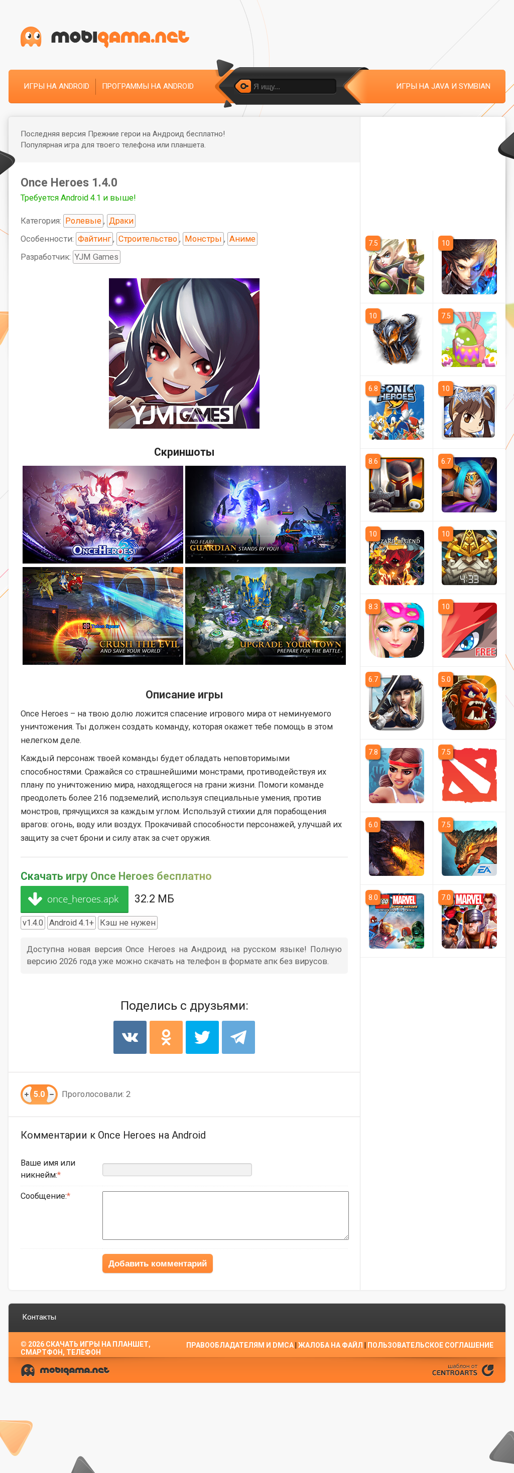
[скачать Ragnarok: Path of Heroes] (469, 412)
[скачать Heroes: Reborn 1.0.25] (469, 484)
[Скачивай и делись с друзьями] (105, 37)
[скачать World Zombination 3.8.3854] (396, 775)
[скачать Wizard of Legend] (396, 557)
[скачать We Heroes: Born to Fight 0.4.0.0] (469, 702)
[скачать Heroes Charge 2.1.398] (396, 702)
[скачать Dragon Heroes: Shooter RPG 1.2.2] (469, 266)
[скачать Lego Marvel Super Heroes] (396, 921)
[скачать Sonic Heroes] (396, 412)
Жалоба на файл (330, 1345)
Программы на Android (148, 86)
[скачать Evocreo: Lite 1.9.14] (469, 630)
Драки (121, 221)
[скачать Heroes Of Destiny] (396, 484)
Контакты (39, 1317)
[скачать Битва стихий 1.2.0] (396, 848)
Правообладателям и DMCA (240, 1345)
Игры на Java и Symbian (443, 86)
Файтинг (94, 239)
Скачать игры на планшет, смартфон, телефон (86, 1348)
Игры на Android (56, 86)
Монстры (203, 239)
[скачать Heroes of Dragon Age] (469, 848)
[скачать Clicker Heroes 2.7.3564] (469, 339)
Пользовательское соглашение (430, 1345)
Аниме (242, 239)
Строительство (147, 239)
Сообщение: (44, 1196)
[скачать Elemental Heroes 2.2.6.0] (396, 339)
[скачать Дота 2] (469, 775)
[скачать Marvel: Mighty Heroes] (469, 921)
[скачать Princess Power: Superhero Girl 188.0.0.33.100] (396, 630)
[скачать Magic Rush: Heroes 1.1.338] (396, 266)
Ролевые (83, 221)
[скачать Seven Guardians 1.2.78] (469, 557)
